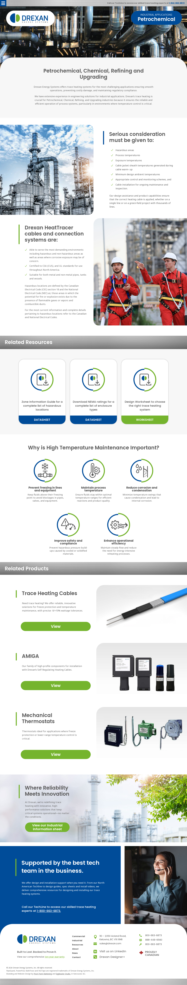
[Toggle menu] (3, 3)
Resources (77, 944)
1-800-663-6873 (176, 3)
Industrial (77, 940)
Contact (76, 957)
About (75, 949)
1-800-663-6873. (49, 911)
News (75, 953)
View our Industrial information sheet (47, 827)
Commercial (78, 936)
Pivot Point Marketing (43, 974)
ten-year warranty (54, 956)
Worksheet (145, 420)
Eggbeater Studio (63, 974)
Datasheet (42, 420)
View (56, 626)
